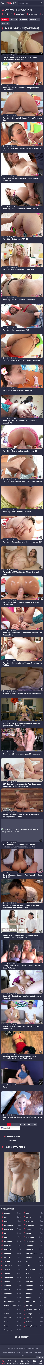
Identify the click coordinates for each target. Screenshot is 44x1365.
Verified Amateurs (34, 1310)
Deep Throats (12, 1302)
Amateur (12, 1213)
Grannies (34, 1221)
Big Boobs (12, 1241)
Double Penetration (12, 1306)
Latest (5, 19)
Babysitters (12, 1229)
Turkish (34, 1306)
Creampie (12, 1285)
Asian (12, 1221)
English (7, 1128)
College (12, 1273)
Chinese (12, 1269)
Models (15, 1363)
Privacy (38, 1352)
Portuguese (34, 1269)
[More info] (40, 53)
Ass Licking (12, 1225)
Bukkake (12, 1257)
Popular (14, 19)
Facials (12, 1314)
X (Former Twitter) (12, 1136)
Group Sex (34, 1225)
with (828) (33, 14)
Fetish (12, 1322)
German (34, 1217)
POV (34, 1273)
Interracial (34, 1237)
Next (29, 1124)
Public (34, 1277)
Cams (34, 1363)
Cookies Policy (14, 1352)
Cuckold (12, 1289)
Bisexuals (12, 1245)
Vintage (34, 1314)
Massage (34, 1249)
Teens (34, 1298)
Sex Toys (34, 1281)
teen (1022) (20, 14)
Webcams (34, 1322)
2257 (5, 1352)
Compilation (12, 1277)
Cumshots (12, 1294)
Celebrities (12, 1265)
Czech (12, 1298)
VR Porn (34, 1318)
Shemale (34, 1285)
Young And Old (34, 1326)
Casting (12, 1261)
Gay (34, 1213)
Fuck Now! (41, 1363)
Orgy (34, 1265)
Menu (39, 1357)
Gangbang (12, 1330)
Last (34, 1124)
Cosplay (12, 1281)
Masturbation (34, 1253)
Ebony (12, 1310)
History (5, 23)
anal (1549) (8, 14)
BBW (12, 1233)
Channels (22, 1363)
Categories (9, 1363)
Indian (34, 1233)
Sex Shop (12, 1141)
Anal (12, 1217)
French (12, 1326)
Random (23, 19)
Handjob (34, 1229)
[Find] (41, 3)
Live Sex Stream (28, 1363)
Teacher (34, 1294)
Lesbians (34, 1245)
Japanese (34, 1241)
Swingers (34, 1289)
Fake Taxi (12, 1318)
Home (3, 1363)
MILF (34, 1261)
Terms (22, 1355)
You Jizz (8, 3)
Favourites (34, 19)
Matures (34, 1257)
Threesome (34, 1302)
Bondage (12, 1253)
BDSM (12, 1237)
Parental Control (27, 1352)
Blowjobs (12, 1249)
